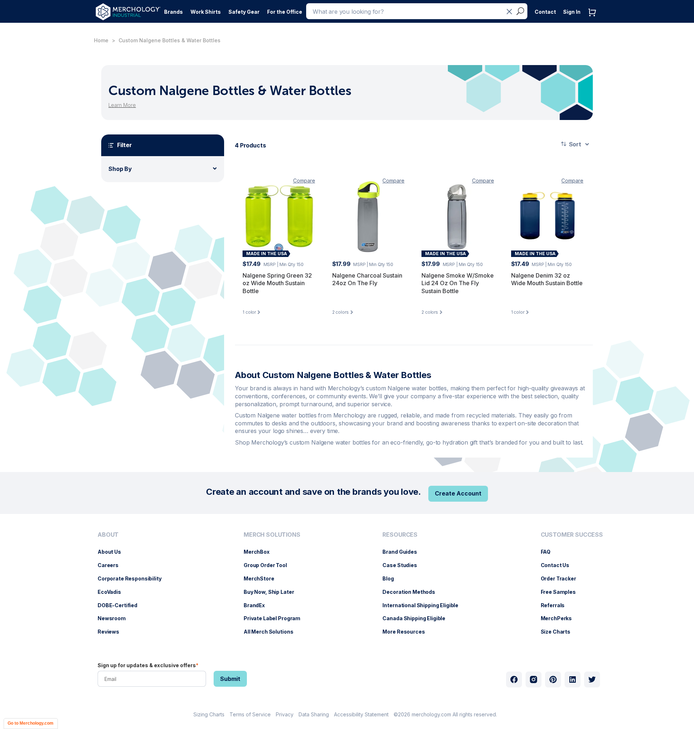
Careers (112, 565)
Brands (173, 12)
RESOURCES (399, 534)
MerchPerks (560, 618)
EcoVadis (113, 592)
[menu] (131, 586)
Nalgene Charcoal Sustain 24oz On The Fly (367, 279)
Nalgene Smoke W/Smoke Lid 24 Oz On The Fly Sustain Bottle (457, 283)
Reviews (112, 632)
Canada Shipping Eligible (417, 618)
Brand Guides (403, 552)
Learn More (122, 105)
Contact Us (559, 565)
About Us (113, 552)
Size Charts (559, 632)
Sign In (572, 12)
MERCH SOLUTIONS (272, 534)
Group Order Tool (269, 565)
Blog (392, 578)
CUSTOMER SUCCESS (572, 534)
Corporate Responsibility (133, 578)
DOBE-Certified (121, 605)
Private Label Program (275, 618)
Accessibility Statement (361, 714)
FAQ (549, 552)
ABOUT (108, 534)
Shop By (120, 168)
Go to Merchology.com (30, 723)
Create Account (458, 493)
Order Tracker (562, 578)
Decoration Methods (412, 592)
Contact (545, 12)
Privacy (285, 714)
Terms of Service (250, 714)
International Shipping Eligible (424, 605)
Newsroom (115, 618)
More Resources (407, 632)
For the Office (284, 12)
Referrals (556, 605)
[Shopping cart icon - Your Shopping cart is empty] (594, 19)
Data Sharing (314, 714)
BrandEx (258, 605)
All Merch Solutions (272, 632)
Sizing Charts (208, 714)
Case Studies (403, 565)
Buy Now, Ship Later (272, 592)
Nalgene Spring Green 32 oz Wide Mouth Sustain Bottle (277, 283)
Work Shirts (205, 12)
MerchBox (260, 552)
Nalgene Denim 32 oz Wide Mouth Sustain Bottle (547, 279)
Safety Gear (244, 12)
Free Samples (562, 592)
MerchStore (262, 578)
